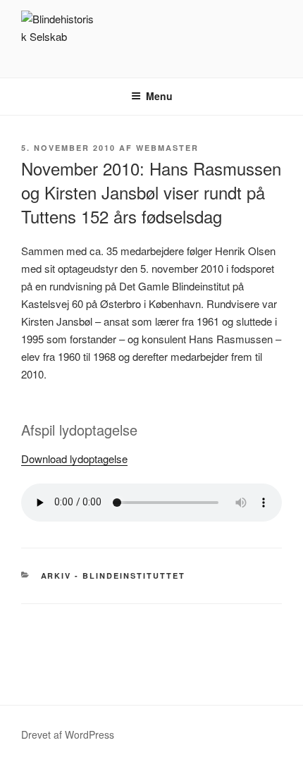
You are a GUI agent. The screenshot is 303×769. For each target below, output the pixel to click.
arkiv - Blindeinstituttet (113, 575)
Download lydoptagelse (74, 458)
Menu (159, 96)
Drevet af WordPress (67, 734)
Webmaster (167, 147)
